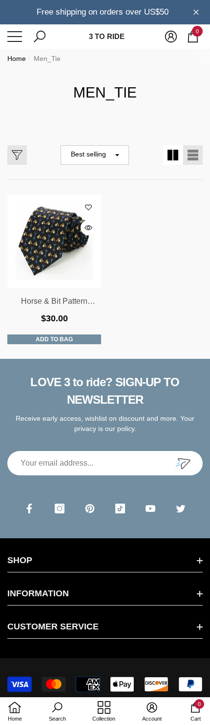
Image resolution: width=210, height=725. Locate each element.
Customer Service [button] (53, 626)
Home (16, 58)
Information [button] (38, 593)
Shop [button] (19, 560)
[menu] (14, 36)
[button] (39, 36)
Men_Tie (47, 58)
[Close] (196, 12)
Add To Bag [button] (54, 339)
